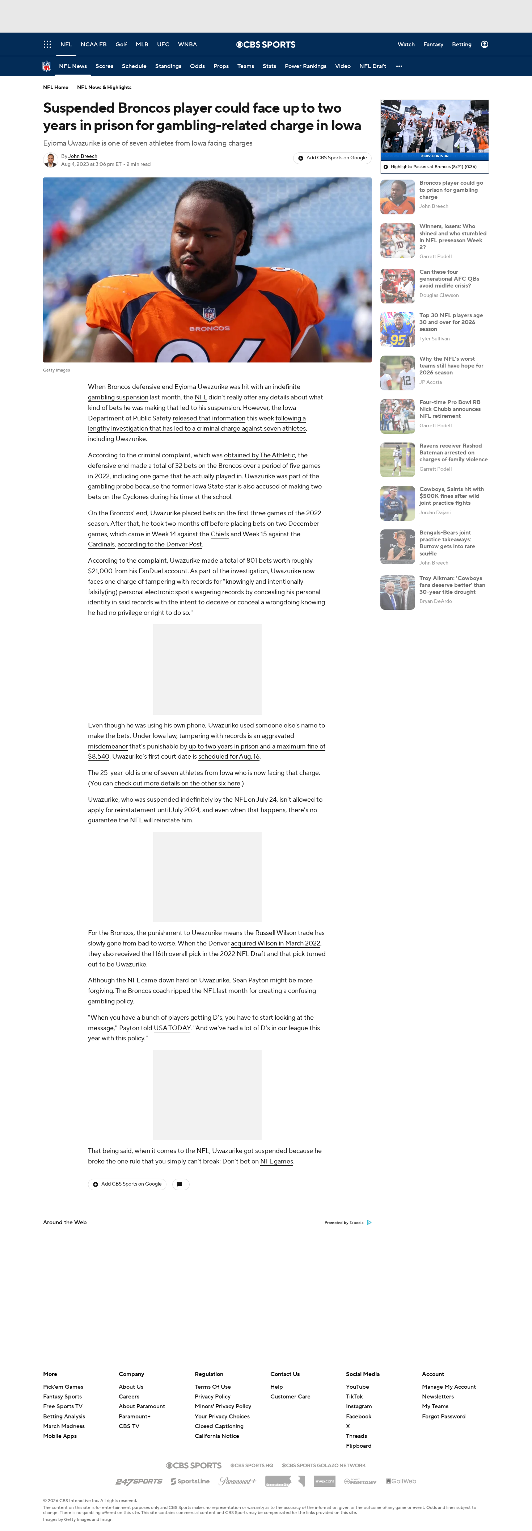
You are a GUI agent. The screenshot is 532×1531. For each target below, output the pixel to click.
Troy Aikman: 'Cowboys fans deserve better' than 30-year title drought (452, 585)
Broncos (119, 387)
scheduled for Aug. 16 (228, 756)
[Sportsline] (190, 1480)
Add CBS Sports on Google (337, 158)
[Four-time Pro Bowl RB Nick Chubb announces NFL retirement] (397, 416)
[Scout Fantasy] (360, 1481)
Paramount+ (135, 1416)
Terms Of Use (213, 1387)
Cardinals (101, 544)
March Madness (64, 1426)
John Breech (82, 156)
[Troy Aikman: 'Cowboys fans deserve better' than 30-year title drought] (397, 592)
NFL (201, 397)
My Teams (435, 1406)
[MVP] (324, 1478)
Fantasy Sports (62, 1396)
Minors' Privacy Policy (223, 1406)
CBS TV (129, 1426)
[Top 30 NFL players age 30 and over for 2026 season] (397, 329)
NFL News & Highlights (104, 87)
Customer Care (290, 1396)
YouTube (357, 1387)
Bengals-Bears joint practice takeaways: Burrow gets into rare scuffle (447, 543)
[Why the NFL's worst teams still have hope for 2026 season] (397, 373)
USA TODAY (172, 1028)
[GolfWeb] (401, 1481)
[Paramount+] (238, 1479)
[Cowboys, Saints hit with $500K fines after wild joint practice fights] (397, 503)
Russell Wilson (275, 933)
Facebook (358, 1416)
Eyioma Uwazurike (201, 387)
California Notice (217, 1429)
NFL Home (55, 87)
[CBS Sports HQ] (252, 1464)
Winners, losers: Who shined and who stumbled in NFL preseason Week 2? (453, 237)
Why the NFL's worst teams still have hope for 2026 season (451, 365)
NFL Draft (251, 954)
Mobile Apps (60, 1436)
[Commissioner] (285, 1478)
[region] (435, 130)
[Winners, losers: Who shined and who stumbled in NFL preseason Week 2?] (397, 240)
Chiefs (220, 534)
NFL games (276, 1161)
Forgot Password (444, 1416)
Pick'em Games (63, 1387)
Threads (356, 1436)
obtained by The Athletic (259, 455)
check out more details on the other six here (177, 783)
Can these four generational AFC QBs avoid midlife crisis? (449, 278)
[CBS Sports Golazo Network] (324, 1464)
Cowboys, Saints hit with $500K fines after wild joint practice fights (451, 496)
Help (276, 1387)
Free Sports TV (63, 1406)
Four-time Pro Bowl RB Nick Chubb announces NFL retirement (450, 409)
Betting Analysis (64, 1416)
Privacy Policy (213, 1396)
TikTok (354, 1396)
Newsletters (438, 1396)
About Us (131, 1387)
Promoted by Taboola (344, 1222)
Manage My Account (449, 1387)
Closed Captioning (219, 1419)
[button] (399, 66)
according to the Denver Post (160, 544)
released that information (209, 418)
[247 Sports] (138, 1480)
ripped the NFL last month (209, 991)
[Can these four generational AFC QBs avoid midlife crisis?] (397, 286)
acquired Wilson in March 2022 (275, 943)
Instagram (359, 1406)
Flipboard (359, 1446)
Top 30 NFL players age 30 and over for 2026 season (451, 322)
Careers (129, 1396)
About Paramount (142, 1406)
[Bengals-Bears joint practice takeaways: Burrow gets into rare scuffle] (397, 546)
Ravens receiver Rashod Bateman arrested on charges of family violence (453, 452)
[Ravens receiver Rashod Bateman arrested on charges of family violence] (397, 459)
